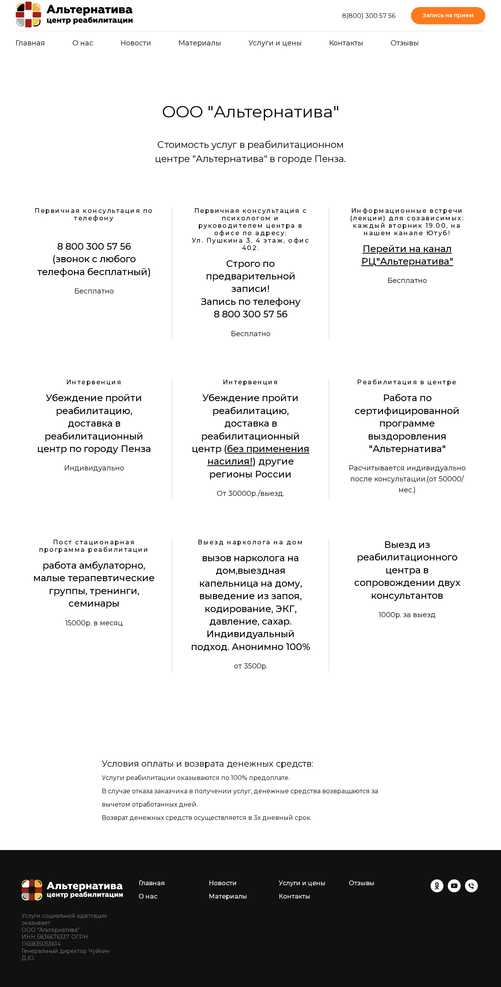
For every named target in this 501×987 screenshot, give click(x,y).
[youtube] (454, 890)
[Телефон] (471, 890)
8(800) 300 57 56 (368, 16)
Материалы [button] (199, 43)
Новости (136, 43)
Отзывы (405, 43)
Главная (30, 43)
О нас (82, 43)
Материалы (228, 896)
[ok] (437, 890)
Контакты (346, 43)
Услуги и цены (275, 43)
